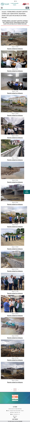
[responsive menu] (2, 8)
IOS (15, 417)
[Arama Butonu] (27, 8)
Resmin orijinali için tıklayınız (15, 49)
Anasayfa (4, 11)
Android (15, 416)
